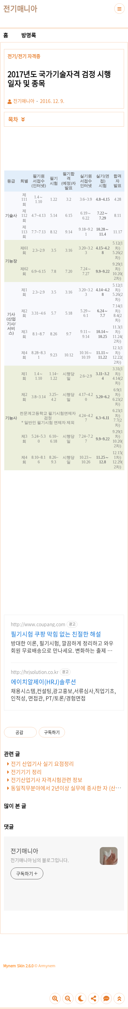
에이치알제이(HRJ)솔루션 (43, 682)
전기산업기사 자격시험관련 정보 (46, 780)
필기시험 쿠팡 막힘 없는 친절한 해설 (56, 634)
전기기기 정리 (26, 772)
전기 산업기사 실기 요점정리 (42, 763)
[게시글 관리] (29, 732)
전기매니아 (20, 8)
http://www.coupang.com (38, 624)
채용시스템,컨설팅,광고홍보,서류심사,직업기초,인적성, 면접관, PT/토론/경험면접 (63, 694)
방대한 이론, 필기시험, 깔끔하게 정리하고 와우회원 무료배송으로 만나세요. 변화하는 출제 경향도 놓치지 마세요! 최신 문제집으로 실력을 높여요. (64, 646)
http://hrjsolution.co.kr (34, 672)
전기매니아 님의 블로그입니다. (40, 860)
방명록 (28, 35)
